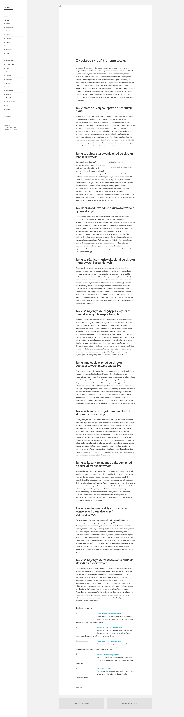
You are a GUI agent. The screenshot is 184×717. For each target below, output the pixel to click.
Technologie (9, 90)
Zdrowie (8, 116)
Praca (7, 68)
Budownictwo (10, 27)
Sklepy (8, 83)
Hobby (8, 42)
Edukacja (8, 34)
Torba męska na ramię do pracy (108, 654)
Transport (9, 94)
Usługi (8, 109)
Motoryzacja (9, 57)
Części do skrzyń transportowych (109, 614)
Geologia (8, 38)
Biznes (8, 23)
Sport (7, 86)
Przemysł (8, 75)
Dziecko (8, 31)
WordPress (13, 127)
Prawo (8, 72)
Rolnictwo (9, 79)
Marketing (9, 49)
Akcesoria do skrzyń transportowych (110, 627)
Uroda (7, 105)
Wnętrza (8, 113)
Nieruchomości (10, 60)
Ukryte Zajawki (10, 101)
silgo (8, 7)
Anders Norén (13, 129)
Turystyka (9, 98)
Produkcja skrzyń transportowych (109, 641)
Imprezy (8, 46)
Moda (7, 53)
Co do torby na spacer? (105, 668)
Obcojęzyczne (10, 64)
